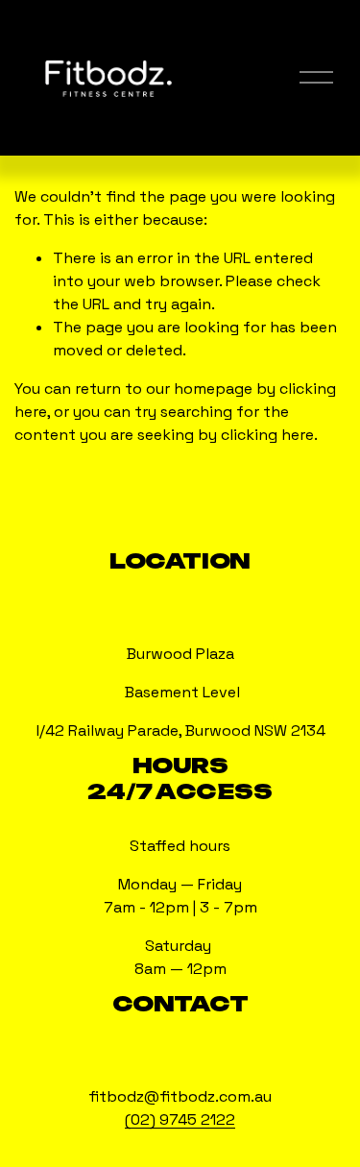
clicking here (267, 435)
